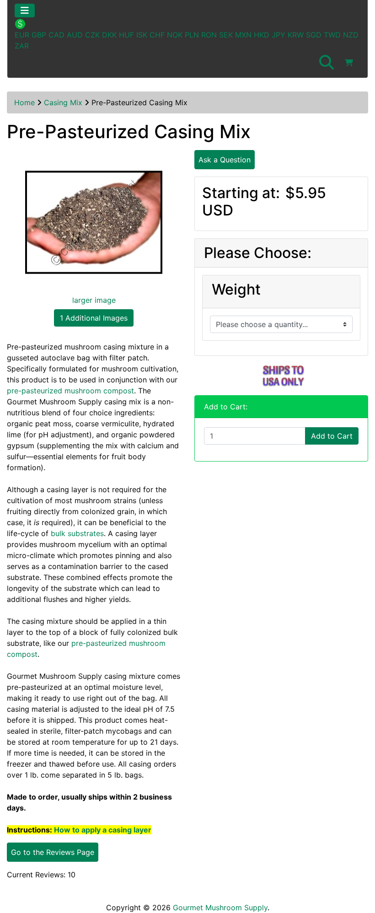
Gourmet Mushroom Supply (220, 907)
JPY (278, 34)
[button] (326, 62)
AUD (75, 34)
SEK (226, 34)
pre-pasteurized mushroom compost (70, 390)
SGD (313, 34)
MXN (243, 34)
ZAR (22, 45)
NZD (351, 34)
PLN (192, 34)
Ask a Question (224, 159)
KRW (296, 34)
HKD (261, 34)
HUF (126, 34)
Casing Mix (63, 102)
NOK (174, 34)
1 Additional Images (94, 317)
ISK (141, 34)
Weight (236, 289)
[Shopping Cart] (349, 63)
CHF (157, 34)
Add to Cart (332, 435)
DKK (109, 34)
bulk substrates (77, 533)
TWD (332, 34)
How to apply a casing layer (102, 829)
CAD (56, 34)
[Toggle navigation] (25, 10)
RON (209, 34)
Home (24, 102)
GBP (39, 34)
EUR (22, 34)
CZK (92, 34)
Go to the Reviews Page (52, 852)
